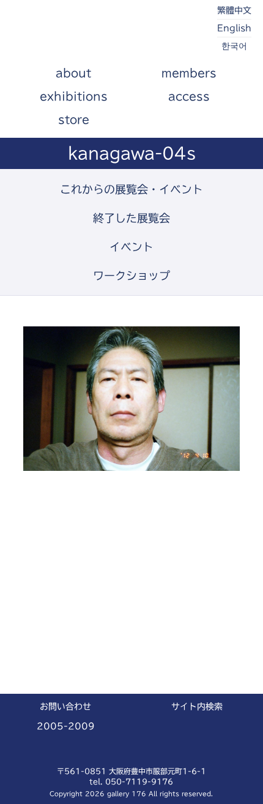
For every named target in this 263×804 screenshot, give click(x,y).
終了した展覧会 (131, 218)
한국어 (234, 46)
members (189, 72)
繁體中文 (234, 10)
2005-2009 (66, 726)
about (73, 72)
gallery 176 (80, 30)
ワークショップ (131, 275)
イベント (131, 246)
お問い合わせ (65, 706)
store (73, 119)
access (189, 96)
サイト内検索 (197, 706)
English (234, 28)
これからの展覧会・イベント (131, 189)
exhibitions (74, 96)
